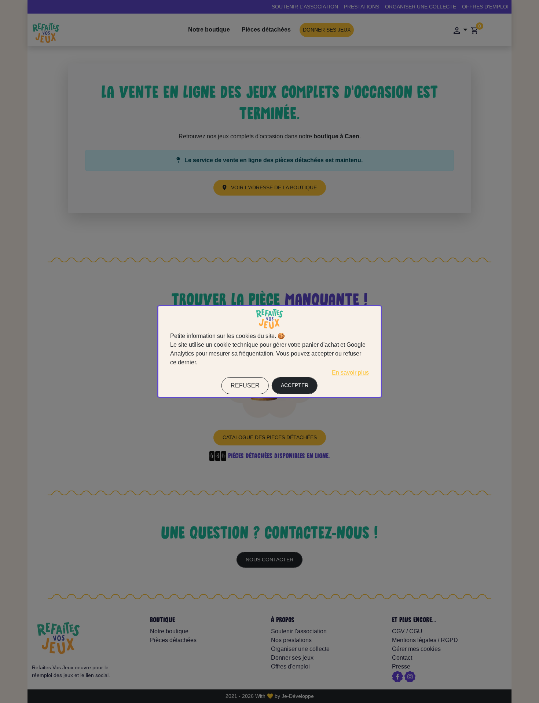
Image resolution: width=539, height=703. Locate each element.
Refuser (245, 385)
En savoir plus (350, 372)
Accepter (294, 385)
